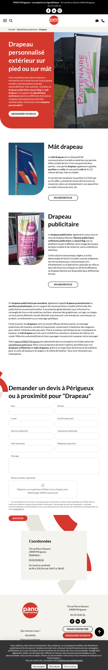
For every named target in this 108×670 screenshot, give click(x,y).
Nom (13, 406)
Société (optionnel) (65, 418)
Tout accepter (39, 666)
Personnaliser (70, 666)
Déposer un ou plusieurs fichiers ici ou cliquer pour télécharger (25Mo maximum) (43, 491)
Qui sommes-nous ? (30, 630)
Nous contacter (77, 629)
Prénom (60, 406)
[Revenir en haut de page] (99, 632)
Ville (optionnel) (18, 443)
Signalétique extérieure (27, 29)
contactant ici (18, 509)
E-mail (13, 418)
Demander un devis (23, 113)
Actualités (30, 635)
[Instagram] (59, 10)
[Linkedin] (54, 10)
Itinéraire (34, 554)
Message (15, 456)
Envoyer (18, 518)
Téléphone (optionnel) (66, 443)
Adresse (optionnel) (19, 431)
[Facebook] (48, 10)
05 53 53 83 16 (54, 6)
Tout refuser (54, 666)
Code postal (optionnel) (67, 431)
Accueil (12, 29)
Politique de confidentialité (70, 660)
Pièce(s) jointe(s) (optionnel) (23, 478)
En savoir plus (63, 197)
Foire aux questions (30, 639)
